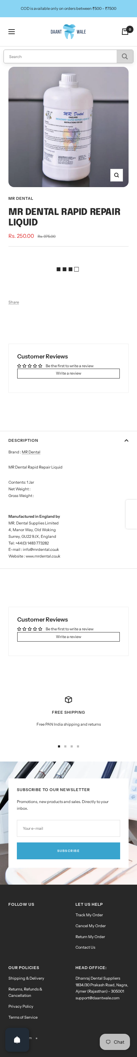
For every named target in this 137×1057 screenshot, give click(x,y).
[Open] (17, 1040)
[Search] (125, 56)
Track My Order (89, 914)
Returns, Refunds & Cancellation (25, 992)
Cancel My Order (91, 925)
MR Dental (20, 198)
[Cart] (125, 31)
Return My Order (90, 936)
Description (23, 440)
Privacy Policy (20, 1006)
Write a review (68, 373)
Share (13, 302)
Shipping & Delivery (26, 978)
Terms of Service (23, 1017)
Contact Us (85, 947)
